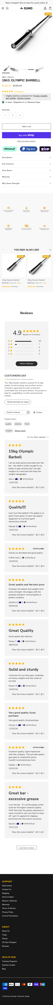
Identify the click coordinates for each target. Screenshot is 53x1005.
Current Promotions (10, 916)
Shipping (5, 893)
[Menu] (3, 8)
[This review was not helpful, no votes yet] (41, 487)
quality (8, 424)
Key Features (8, 164)
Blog (4, 969)
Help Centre (7, 886)
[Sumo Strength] (26, 8)
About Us (6, 931)
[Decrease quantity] (5, 115)
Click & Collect (8, 897)
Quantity (6, 110)
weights (9, 431)
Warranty (6, 177)
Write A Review (26, 363)
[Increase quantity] (20, 115)
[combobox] (37, 437)
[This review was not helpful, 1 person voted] (41, 694)
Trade (4, 935)
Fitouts (5, 938)
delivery (18, 424)
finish (27, 424)
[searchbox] (15, 412)
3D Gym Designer (9, 942)
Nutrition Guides (8, 965)
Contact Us (6, 889)
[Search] (8, 8)
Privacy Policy (7, 912)
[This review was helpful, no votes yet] (37, 487)
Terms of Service (9, 908)
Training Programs (9, 961)
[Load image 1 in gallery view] (26, 37)
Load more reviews (26, 848)
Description (7, 157)
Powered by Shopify (23, 996)
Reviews (5, 946)
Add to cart (26, 126)
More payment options (26, 141)
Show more (20, 430)
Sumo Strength (11, 996)
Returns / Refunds (9, 901)
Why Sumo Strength (11, 183)
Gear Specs (7, 170)
